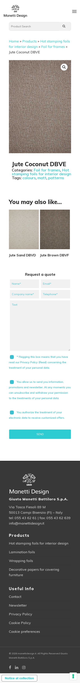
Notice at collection (19, 678)
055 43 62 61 (26, 518)
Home (14, 41)
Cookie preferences (24, 631)
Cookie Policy (20, 623)
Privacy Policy (20, 614)
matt (41, 177)
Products (29, 41)
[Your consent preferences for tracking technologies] (73, 676)
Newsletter (18, 605)
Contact (15, 596)
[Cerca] (64, 26)
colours (29, 177)
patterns (56, 177)
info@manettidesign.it (26, 523)
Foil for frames (53, 46)
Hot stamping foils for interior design (41, 172)
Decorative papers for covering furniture (34, 572)
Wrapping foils (21, 561)
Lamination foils (22, 552)
